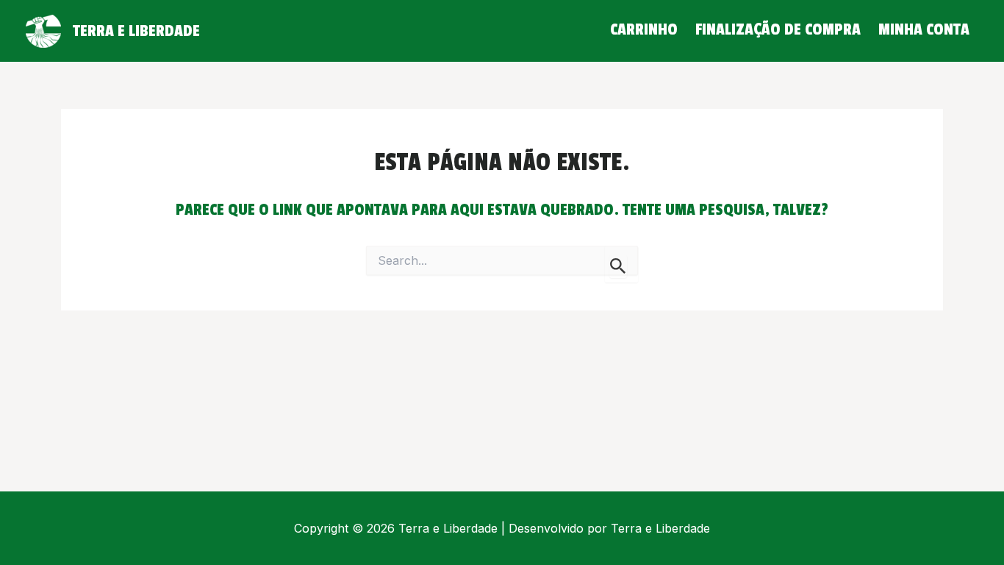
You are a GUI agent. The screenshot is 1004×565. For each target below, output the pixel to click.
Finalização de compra (778, 29)
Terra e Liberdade (136, 30)
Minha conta (923, 29)
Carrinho (644, 29)
